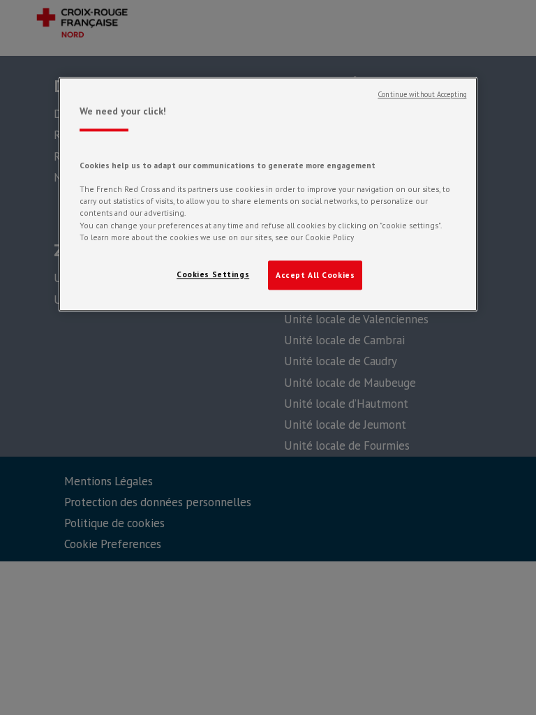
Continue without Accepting (422, 94)
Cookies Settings (213, 274)
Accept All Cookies (315, 275)
